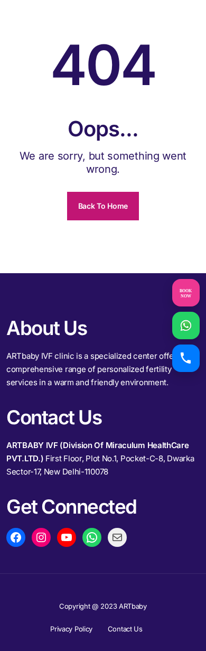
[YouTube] (66, 537)
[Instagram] (41, 537)
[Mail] (117, 537)
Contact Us (125, 629)
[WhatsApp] (91, 537)
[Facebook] (15, 537)
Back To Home (103, 205)
